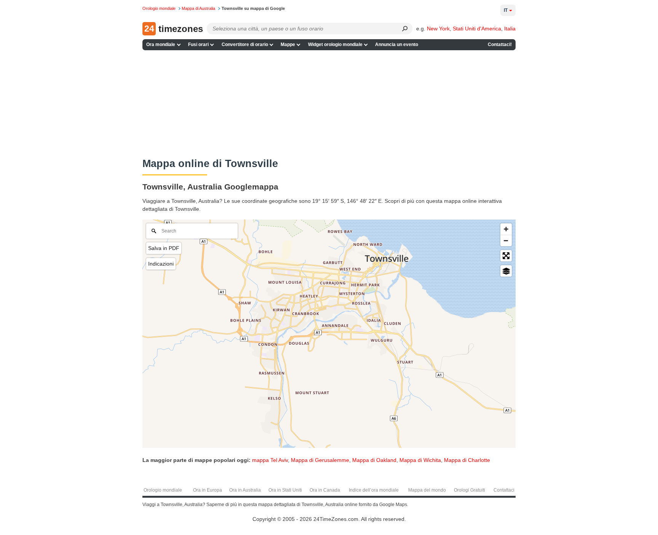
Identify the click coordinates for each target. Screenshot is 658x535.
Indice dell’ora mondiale (374, 490)
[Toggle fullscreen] (506, 255)
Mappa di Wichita (420, 460)
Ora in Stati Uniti (285, 490)
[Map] (329, 334)
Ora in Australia (245, 490)
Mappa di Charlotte (467, 460)
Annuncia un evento (396, 44)
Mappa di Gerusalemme (320, 460)
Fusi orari (198, 44)
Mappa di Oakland (374, 460)
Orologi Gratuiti (469, 490)
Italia (510, 28)
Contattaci (504, 490)
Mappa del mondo (427, 490)
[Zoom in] (506, 229)
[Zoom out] (506, 240)
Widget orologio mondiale (335, 44)
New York (438, 28)
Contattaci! (500, 44)
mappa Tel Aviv (270, 460)
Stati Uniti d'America (477, 28)
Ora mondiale (160, 44)
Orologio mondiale (163, 490)
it (506, 10)
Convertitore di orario (245, 44)
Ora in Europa (207, 490)
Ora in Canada (325, 490)
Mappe (288, 44)
